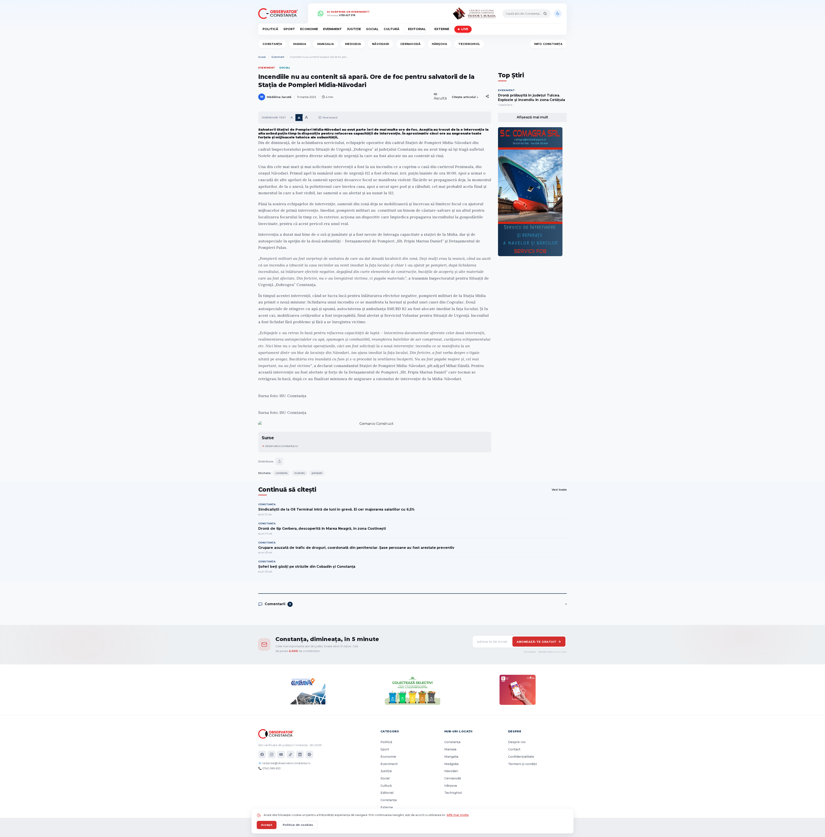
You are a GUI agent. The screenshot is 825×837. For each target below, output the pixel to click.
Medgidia (353, 44)
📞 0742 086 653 (269, 768)
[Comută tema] (558, 13)
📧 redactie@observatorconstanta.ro (284, 763)
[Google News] (309, 754)
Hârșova (439, 44)
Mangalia (325, 44)
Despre (514, 731)
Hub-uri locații (458, 731)
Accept (266, 824)
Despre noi (517, 742)
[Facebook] (262, 754)
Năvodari (380, 44)
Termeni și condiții (522, 764)
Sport (289, 29)
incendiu (299, 472)
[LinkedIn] (300, 754)
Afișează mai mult (532, 117)
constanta (281, 472)
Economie (309, 29)
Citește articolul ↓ (465, 97)
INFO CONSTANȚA (548, 44)
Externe (441, 29)
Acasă (262, 56)
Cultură (391, 29)
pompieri (317, 472)
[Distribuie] (487, 96)
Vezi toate (559, 489)
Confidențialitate (521, 757)
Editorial (417, 29)
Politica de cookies (298, 824)
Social (372, 29)
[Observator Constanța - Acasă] (279, 13)
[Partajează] (279, 461)
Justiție (354, 29)
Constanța (272, 44)
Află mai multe (458, 815)
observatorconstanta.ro (281, 446)
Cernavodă (410, 44)
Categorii (389, 731)
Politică (270, 29)
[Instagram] (271, 754)
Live (464, 29)
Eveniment (332, 29)
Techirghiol (469, 44)
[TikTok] (290, 754)
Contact (514, 749)
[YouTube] (281, 754)
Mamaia (299, 44)
